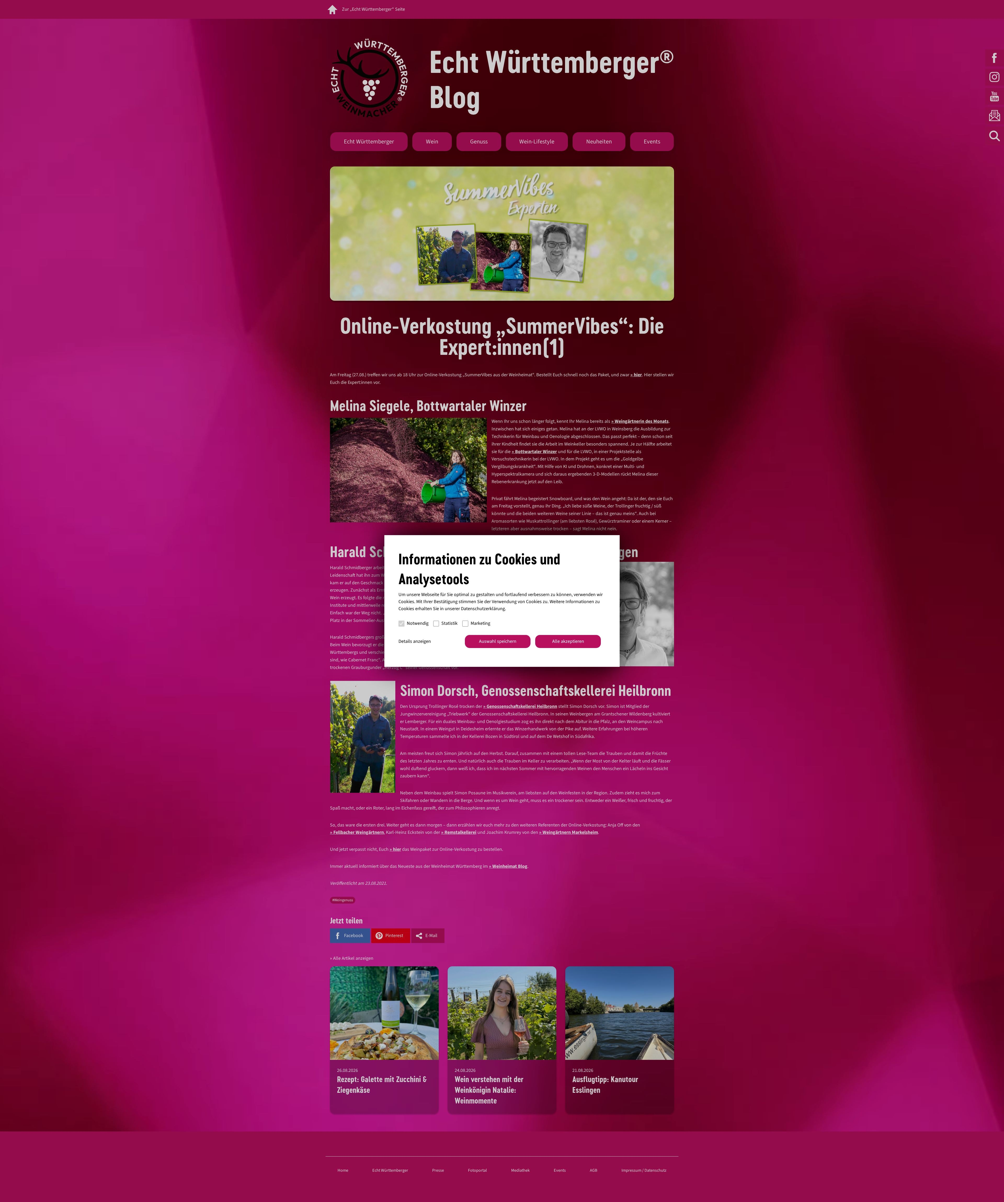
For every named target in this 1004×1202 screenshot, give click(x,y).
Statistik (449, 623)
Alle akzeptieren (568, 641)
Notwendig (418, 623)
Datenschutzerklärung (483, 608)
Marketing (480, 623)
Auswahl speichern (497, 641)
